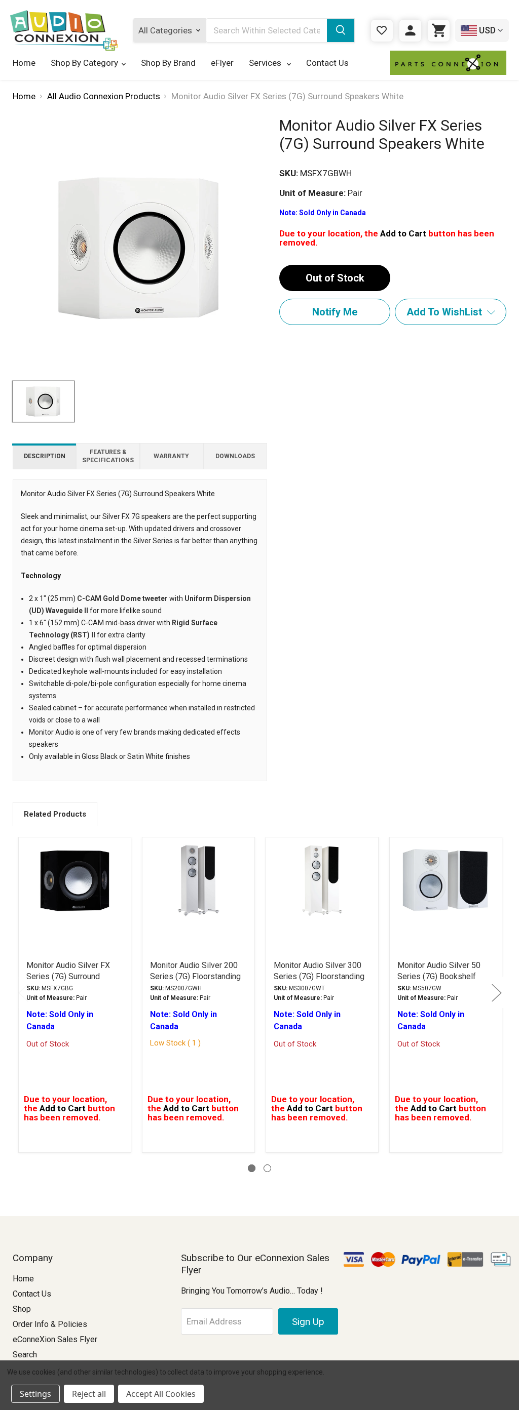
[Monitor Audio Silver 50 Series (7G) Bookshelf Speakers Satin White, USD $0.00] (446, 893)
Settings (35, 1393)
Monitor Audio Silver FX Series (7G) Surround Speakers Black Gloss (68, 976)
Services (266, 63)
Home (24, 63)
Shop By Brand (168, 63)
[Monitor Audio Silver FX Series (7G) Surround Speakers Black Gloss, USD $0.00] (75, 893)
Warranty (171, 456)
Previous (23, 992)
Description (44, 456)
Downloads (235, 456)
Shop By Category (84, 63)
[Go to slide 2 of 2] (267, 1168)
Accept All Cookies (161, 1393)
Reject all (89, 1393)
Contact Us (327, 63)
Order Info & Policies (50, 1324)
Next (496, 992)
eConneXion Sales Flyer (55, 1339)
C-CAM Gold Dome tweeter (122, 598)
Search (25, 1354)
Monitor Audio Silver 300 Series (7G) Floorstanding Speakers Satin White (319, 976)
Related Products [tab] (55, 814)
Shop (22, 1309)
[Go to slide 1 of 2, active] (251, 1168)
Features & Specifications (108, 456)
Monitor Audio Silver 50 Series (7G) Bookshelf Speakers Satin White (438, 976)
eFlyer (222, 63)
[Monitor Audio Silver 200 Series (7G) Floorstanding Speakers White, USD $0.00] (198, 893)
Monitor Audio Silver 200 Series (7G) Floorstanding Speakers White (195, 976)
